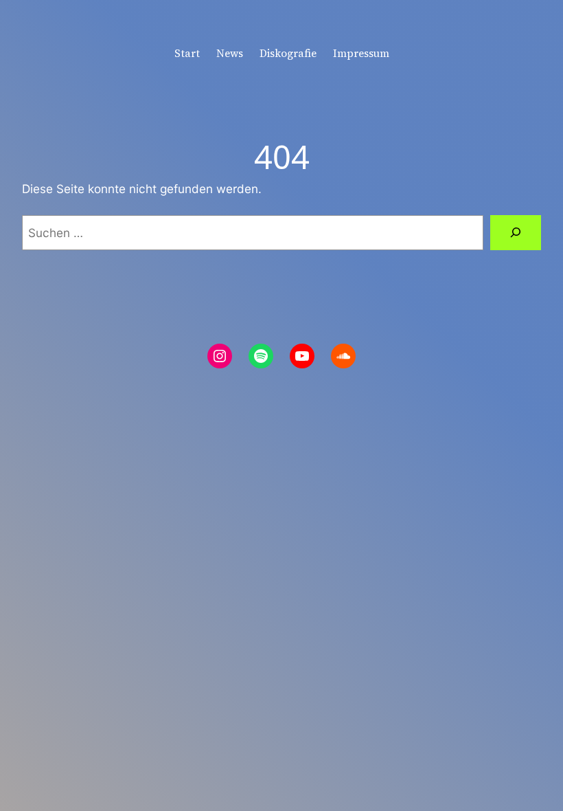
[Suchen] (515, 232)
